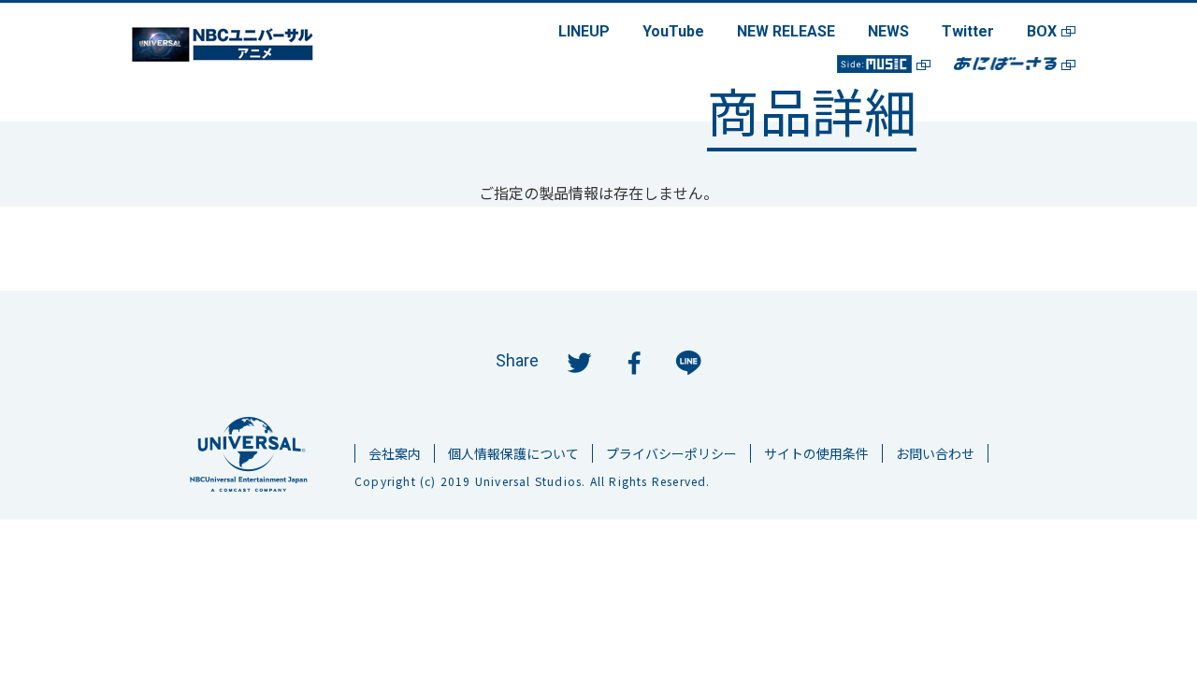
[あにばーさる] (1005, 64)
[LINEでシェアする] (688, 362)
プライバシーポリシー (671, 453)
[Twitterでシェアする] (580, 362)
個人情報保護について (513, 453)
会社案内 (394, 453)
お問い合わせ (935, 453)
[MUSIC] (874, 64)
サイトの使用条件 (816, 453)
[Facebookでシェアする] (634, 362)
